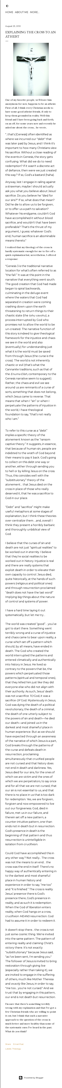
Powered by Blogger (33, 1077)
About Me (21, 12)
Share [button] (8, 1044)
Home (9, 12)
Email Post (18, 1044)
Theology (16, 1048)
